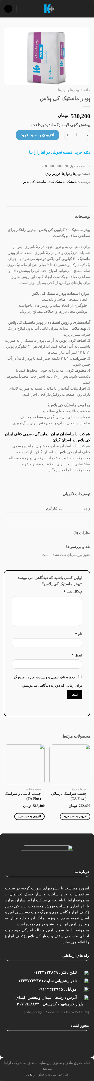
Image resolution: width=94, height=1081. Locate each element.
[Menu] (87, 8)
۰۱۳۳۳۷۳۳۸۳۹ (45, 972)
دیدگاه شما (73, 592)
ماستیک (72, 182)
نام (78, 634)
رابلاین (30, 1074)
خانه (87, 90)
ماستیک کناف (56, 182)
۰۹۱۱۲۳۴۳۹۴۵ (50, 989)
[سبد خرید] (8, 9)
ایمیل (77, 655)
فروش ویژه (52, 174)
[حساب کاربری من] (22, 8)
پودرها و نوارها (68, 90)
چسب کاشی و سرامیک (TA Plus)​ (23, 796)
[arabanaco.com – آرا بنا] (49, 8)
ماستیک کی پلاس (34, 182)
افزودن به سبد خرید (37, 135)
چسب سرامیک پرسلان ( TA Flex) (68, 796)
